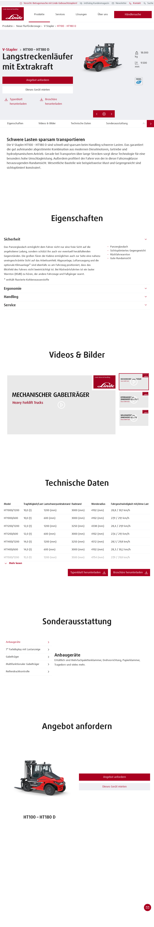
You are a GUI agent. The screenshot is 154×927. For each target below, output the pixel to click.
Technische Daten (81, 123)
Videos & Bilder (47, 123)
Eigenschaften (15, 123)
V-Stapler (48, 26)
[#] (145, 240)
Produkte (7, 26)
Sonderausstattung (117, 123)
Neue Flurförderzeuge (27, 26)
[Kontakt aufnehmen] (147, 907)
